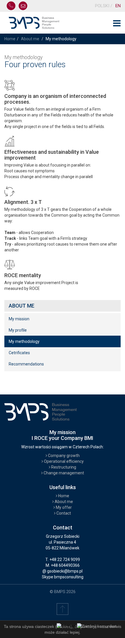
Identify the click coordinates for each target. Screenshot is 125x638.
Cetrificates (19, 352)
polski (102, 5)
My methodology (24, 341)
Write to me (23, 5)
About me (30, 38)
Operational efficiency (63, 461)
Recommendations (26, 364)
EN (118, 5)
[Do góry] (62, 608)
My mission (19, 319)
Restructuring (63, 467)
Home (9, 38)
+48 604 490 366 (11, 5)
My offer (63, 507)
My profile (18, 330)
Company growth (63, 455)
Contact (63, 513)
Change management (63, 473)
